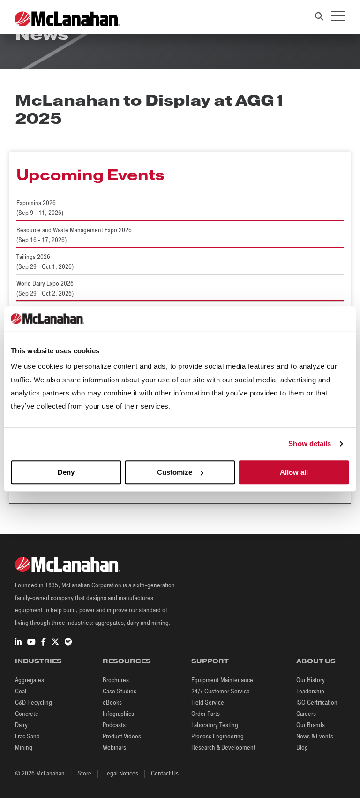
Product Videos (122, 736)
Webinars (114, 747)
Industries (38, 661)
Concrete (26, 713)
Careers (306, 713)
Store (84, 773)
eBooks (112, 702)
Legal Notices (121, 773)
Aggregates (29, 680)
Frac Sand (27, 736)
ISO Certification (317, 702)
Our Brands (310, 725)
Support (210, 661)
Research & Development (223, 747)
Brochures (116, 680)
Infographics (118, 713)
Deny (66, 472)
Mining (23, 747)
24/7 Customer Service (220, 691)
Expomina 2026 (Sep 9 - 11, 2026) (39, 207)
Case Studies (119, 691)
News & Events (314, 736)
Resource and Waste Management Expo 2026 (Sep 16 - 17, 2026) (74, 235)
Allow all (294, 472)
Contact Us (165, 773)
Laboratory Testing (214, 725)
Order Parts (205, 713)
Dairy (21, 725)
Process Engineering (217, 736)
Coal (20, 691)
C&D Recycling (33, 702)
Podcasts (114, 725)
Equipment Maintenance (222, 680)
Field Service (207, 702)
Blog (302, 747)
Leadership (310, 691)
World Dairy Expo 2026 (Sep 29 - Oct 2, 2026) (45, 288)
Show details (309, 444)
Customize (174, 472)
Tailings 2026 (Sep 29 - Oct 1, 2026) (45, 261)
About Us (316, 661)
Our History (310, 680)
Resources (127, 661)
